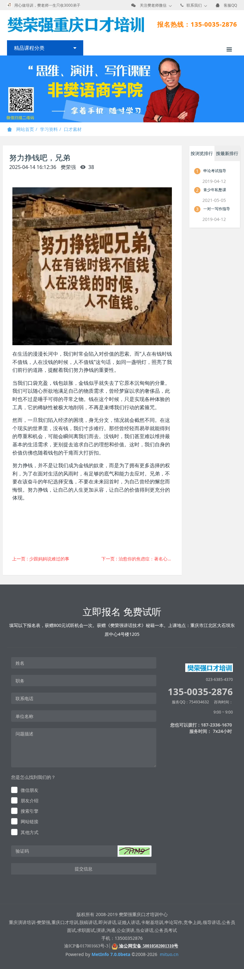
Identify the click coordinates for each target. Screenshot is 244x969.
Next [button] (241, 89)
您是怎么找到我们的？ (33, 777)
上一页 (40, 559)
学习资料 (49, 129)
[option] (122, 88)
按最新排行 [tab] (227, 153)
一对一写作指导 (216, 208)
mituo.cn (169, 954)
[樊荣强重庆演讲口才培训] (75, 24)
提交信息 (83, 869)
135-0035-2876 (200, 691)
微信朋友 (29, 790)
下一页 (139, 559)
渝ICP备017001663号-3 (86, 946)
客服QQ (230, 5)
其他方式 (29, 832)
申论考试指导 (214, 170)
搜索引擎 (29, 811)
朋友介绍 (29, 801)
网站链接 (29, 821)
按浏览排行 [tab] (202, 153)
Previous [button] (3, 89)
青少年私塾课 (214, 189)
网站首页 (24, 129)
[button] (134, 851)
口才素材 (73, 129)
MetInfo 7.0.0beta (111, 954)
